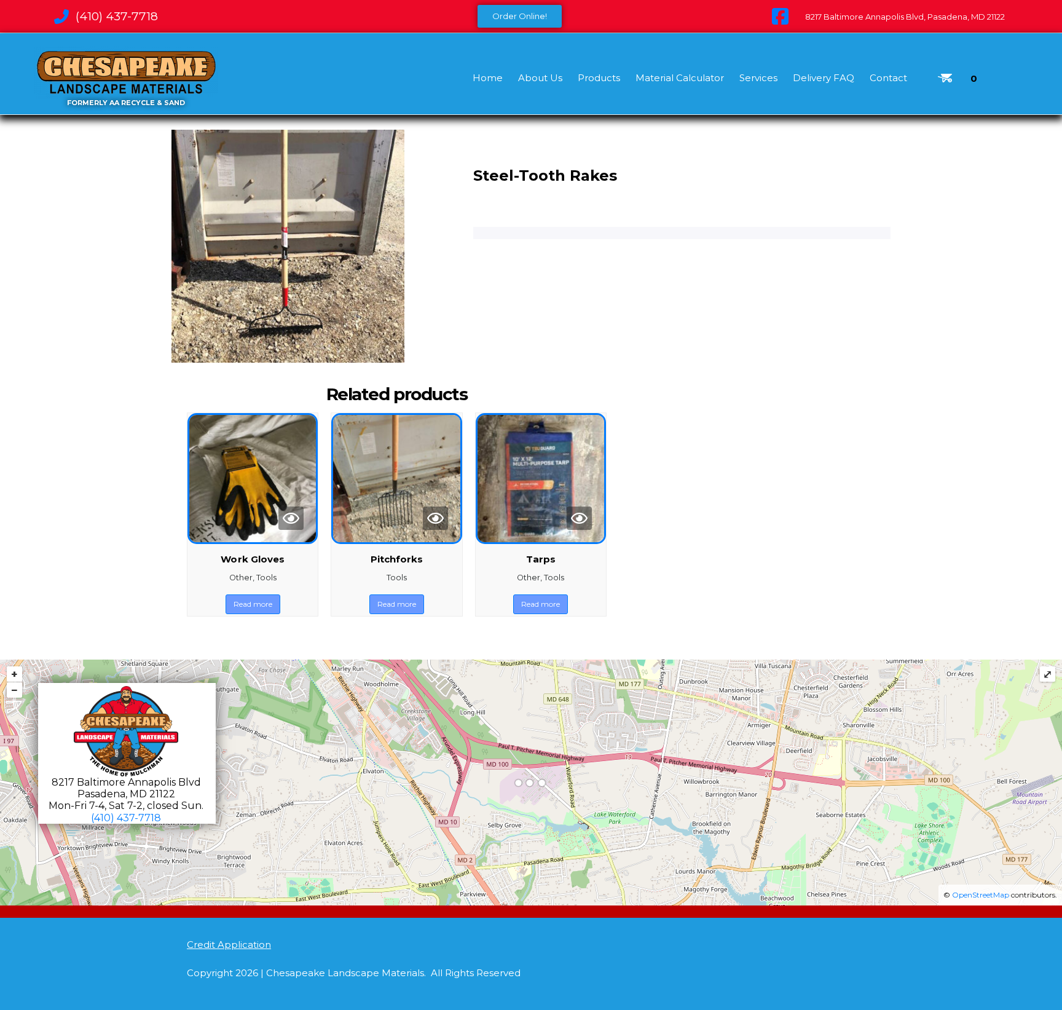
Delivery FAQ (823, 78)
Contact (888, 78)
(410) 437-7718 (126, 818)
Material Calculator (679, 78)
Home (488, 78)
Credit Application (229, 944)
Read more (253, 604)
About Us (540, 78)
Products (599, 78)
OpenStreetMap (980, 894)
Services (758, 78)
